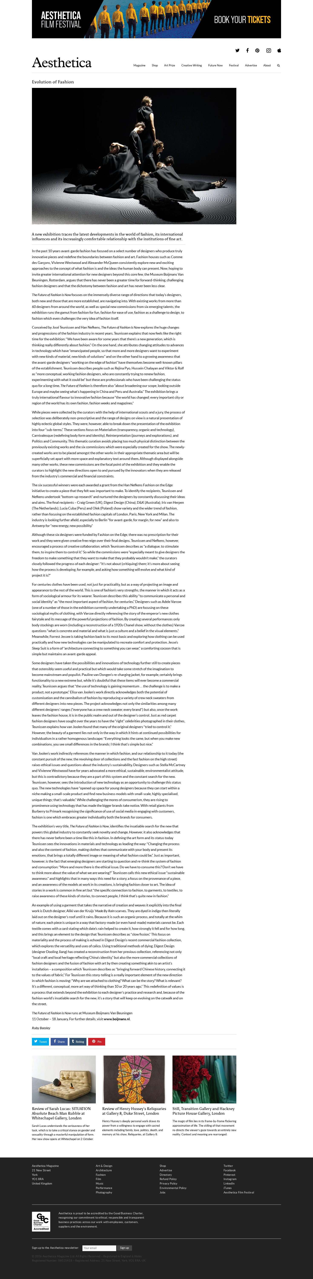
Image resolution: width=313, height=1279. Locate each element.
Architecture (104, 1170)
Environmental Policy (173, 1188)
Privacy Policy (169, 1183)
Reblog (79, 1041)
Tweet (43, 1041)
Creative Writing (191, 65)
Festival (234, 65)
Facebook (230, 1170)
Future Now (215, 65)
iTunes (228, 1188)
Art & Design (104, 1165)
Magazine (139, 65)
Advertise (251, 65)
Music (99, 1183)
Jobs (162, 1192)
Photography (104, 1192)
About (267, 65)
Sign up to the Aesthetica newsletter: (55, 1247)
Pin (99, 1041)
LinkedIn (229, 1183)
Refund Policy (168, 1179)
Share (61, 1041)
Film (98, 1179)
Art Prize (169, 65)
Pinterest (229, 1174)
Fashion (101, 1174)
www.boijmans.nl (117, 1019)
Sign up (124, 1247)
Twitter (228, 1165)
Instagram (230, 1179)
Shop (155, 65)
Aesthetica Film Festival (239, 1192)
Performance (104, 1188)
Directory (166, 1174)
